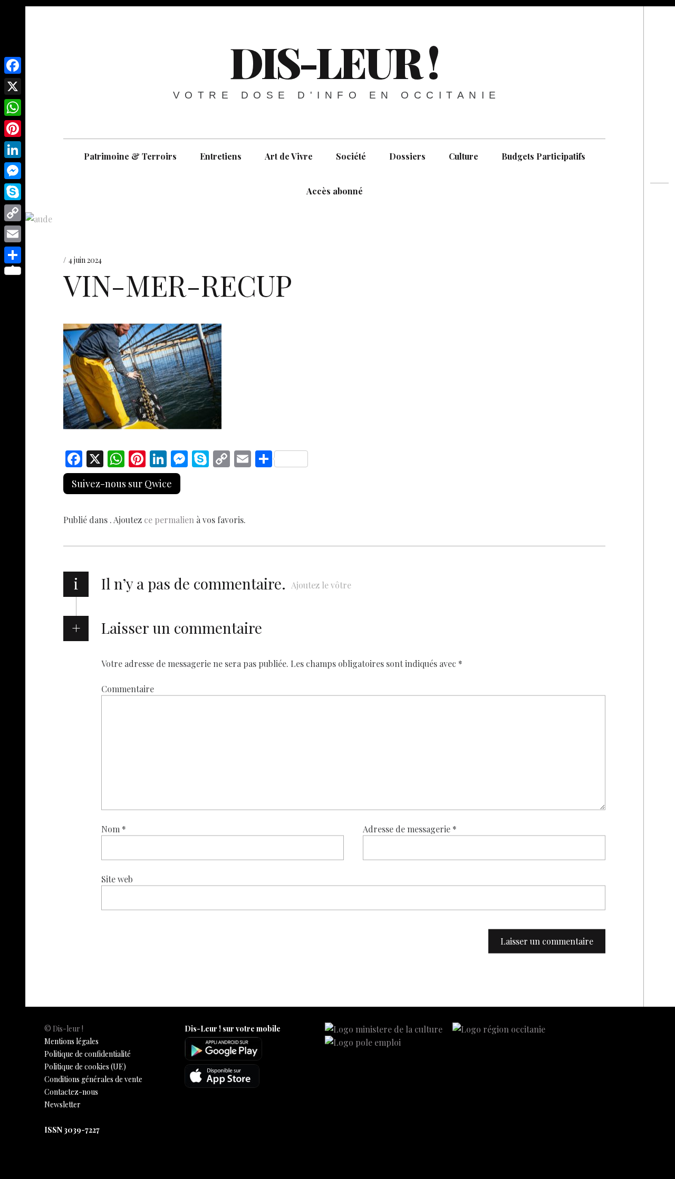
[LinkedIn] (12, 149)
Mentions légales (71, 1041)
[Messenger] (12, 170)
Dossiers (407, 156)
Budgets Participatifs (543, 156)
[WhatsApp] (12, 107)
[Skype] (12, 191)
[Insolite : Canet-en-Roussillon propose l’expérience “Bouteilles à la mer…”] (659, 224)
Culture (463, 156)
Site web (117, 879)
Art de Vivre (289, 156)
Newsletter (62, 1104)
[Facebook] (12, 65)
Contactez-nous (71, 1092)
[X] (12, 86)
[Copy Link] (12, 212)
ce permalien (169, 519)
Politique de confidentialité (87, 1054)
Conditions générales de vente (93, 1079)
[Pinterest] (12, 128)
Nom (113, 828)
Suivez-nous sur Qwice (122, 483)
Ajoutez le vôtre (321, 585)
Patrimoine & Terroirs (130, 156)
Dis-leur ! (333, 61)
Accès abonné (334, 190)
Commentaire (127, 688)
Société (351, 156)
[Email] (12, 233)
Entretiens (221, 156)
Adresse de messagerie (410, 828)
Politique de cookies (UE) (85, 1067)
